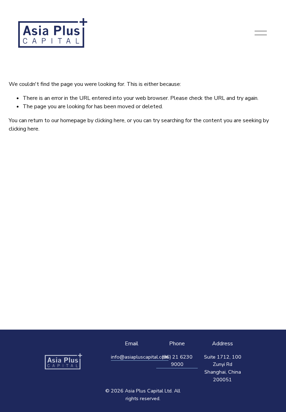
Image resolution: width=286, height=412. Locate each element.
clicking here (110, 120)
